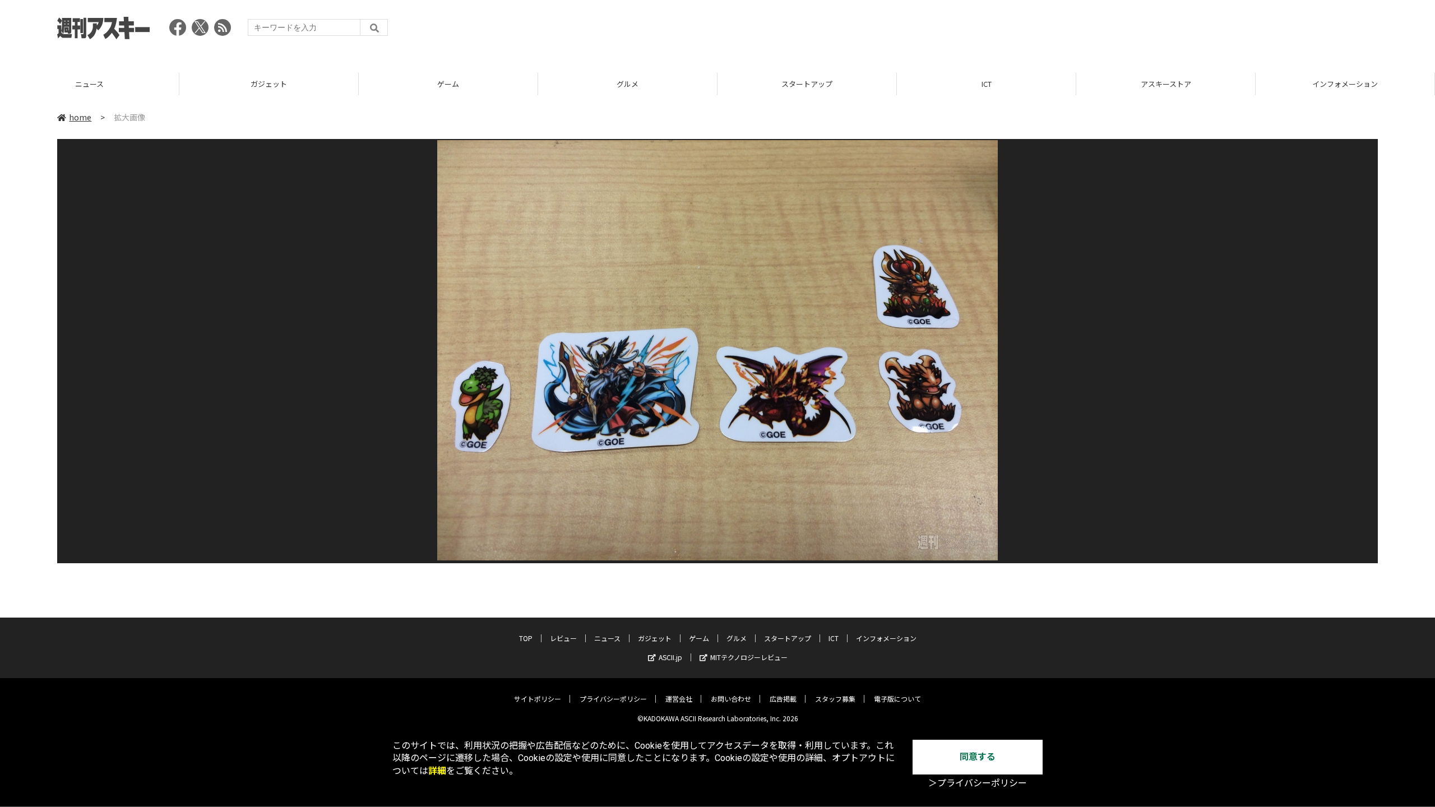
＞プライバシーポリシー (977, 783)
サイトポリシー (537, 698)
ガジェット (89, 83)
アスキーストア (986, 83)
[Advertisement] (1174, 31)
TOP (1345, 83)
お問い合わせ (731, 698)
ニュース (607, 638)
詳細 (437, 771)
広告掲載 (783, 698)
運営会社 (678, 698)
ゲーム (269, 83)
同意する (978, 757)
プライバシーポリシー (613, 698)
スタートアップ (627, 83)
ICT (807, 83)
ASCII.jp (670, 657)
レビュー (563, 638)
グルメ (448, 83)
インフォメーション (1165, 83)
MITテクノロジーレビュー (749, 657)
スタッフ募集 (835, 698)
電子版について (897, 698)
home (80, 117)
